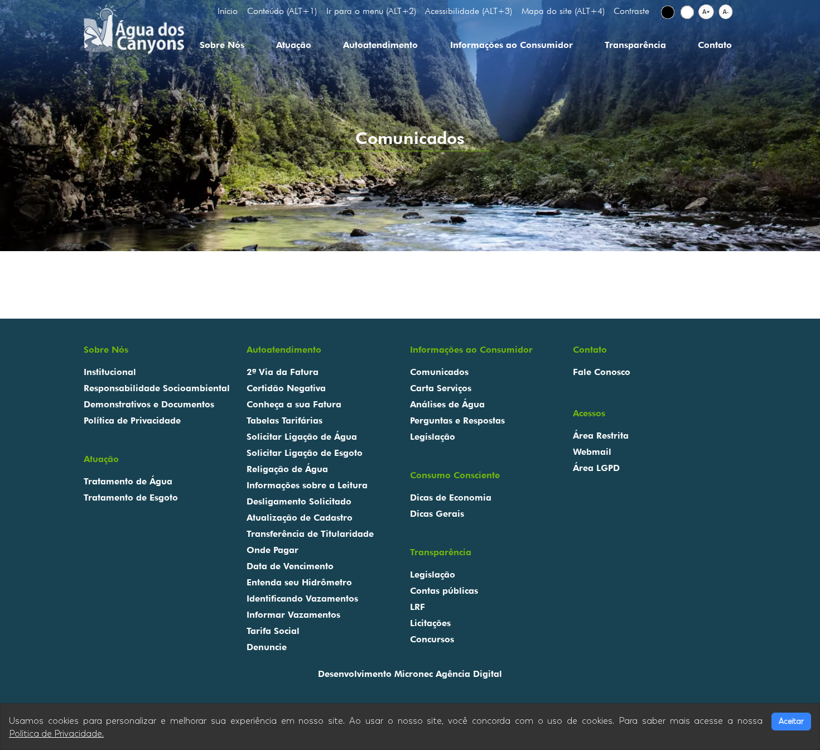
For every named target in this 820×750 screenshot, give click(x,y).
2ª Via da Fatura (283, 372)
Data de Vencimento (290, 566)
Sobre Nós (222, 45)
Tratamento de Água (128, 481)
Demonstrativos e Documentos (149, 404)
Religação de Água (287, 469)
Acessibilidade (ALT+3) (468, 11)
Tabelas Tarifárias (284, 420)
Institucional (110, 372)
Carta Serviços (440, 388)
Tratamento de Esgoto (131, 497)
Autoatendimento (380, 45)
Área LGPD (596, 468)
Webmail (592, 451)
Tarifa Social (273, 631)
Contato (715, 45)
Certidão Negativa (286, 388)
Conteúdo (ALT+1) (282, 11)
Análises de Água (447, 404)
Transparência (635, 45)
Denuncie (267, 647)
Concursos (432, 639)
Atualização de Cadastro (300, 517)
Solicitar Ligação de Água (302, 436)
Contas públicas (444, 590)
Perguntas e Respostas (457, 420)
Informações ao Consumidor (511, 45)
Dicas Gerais (437, 513)
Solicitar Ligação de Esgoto (305, 453)
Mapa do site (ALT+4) (563, 11)
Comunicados (439, 372)
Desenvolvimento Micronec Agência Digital (410, 674)
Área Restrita (601, 435)
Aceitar (791, 721)
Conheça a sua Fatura (294, 404)
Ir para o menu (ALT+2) (371, 11)
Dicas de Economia (450, 497)
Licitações (430, 623)
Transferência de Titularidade (310, 533)
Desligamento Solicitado (299, 501)
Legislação (432, 436)
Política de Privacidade (132, 420)
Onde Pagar (272, 550)
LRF (417, 607)
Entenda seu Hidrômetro (299, 582)
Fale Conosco (601, 372)
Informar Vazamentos (293, 614)
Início (228, 11)
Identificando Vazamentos (302, 598)
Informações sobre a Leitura (307, 485)
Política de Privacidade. (56, 734)
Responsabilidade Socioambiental (157, 388)
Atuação (293, 45)
